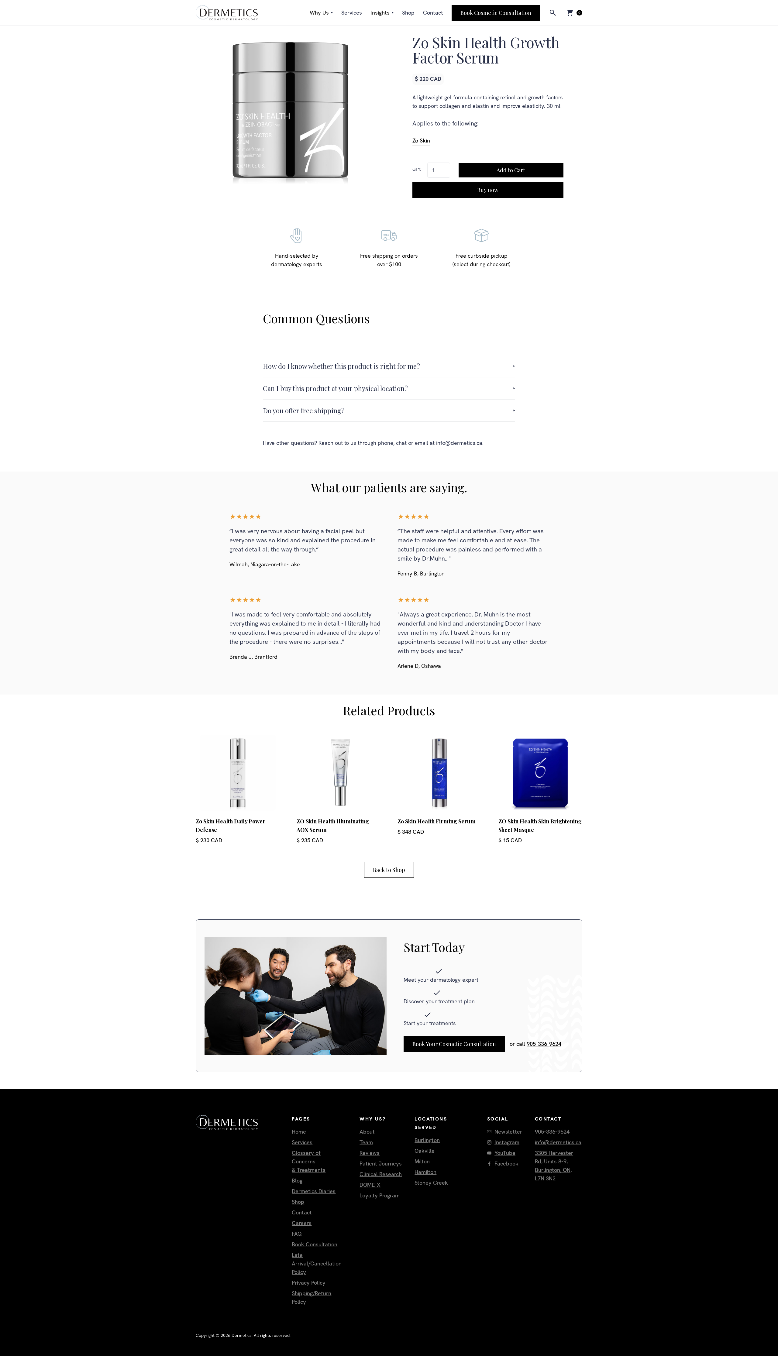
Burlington (427, 1140)
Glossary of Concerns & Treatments (308, 1161)
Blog (297, 1180)
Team (366, 1142)
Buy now (487, 190)
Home (299, 1131)
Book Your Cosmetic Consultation (454, 1044)
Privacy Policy (308, 1282)
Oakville (425, 1150)
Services (351, 12)
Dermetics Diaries (314, 1191)
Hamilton (425, 1172)
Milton (422, 1161)
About (367, 1131)
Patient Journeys (381, 1163)
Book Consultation (314, 1244)
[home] (227, 12)
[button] (321, 13)
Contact (433, 12)
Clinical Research (381, 1174)
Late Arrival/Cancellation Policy (317, 1263)
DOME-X (370, 1184)
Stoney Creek (431, 1182)
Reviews (370, 1152)
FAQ (297, 1233)
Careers (302, 1223)
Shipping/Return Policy (311, 1297)
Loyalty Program (380, 1195)
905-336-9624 (544, 1043)
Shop (408, 12)
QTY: (416, 169)
